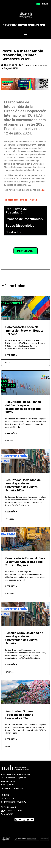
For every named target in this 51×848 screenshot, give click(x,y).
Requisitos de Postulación (16, 210)
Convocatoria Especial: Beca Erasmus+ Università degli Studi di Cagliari (25, 561)
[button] (25, 34)
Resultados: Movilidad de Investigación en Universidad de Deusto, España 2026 (23, 485)
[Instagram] (24, 819)
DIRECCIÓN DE (24, 25)
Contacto (13, 232)
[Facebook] (28, 819)
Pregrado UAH (11, 68)
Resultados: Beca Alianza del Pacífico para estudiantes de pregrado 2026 (23, 407)
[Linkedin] (16, 819)
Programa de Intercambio (34, 65)
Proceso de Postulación (24, 219)
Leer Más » (11, 355)
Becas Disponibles (19, 225)
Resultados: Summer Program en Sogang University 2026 (20, 714)
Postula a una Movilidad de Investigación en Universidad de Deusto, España (24, 638)
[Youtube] (20, 819)
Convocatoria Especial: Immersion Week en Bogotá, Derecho (24, 330)
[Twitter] (32, 819)
